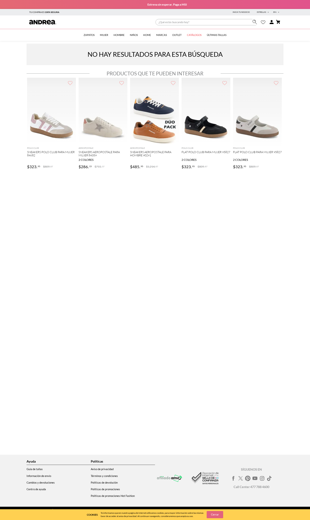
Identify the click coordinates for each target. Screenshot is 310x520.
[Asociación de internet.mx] (204, 478)
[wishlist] (263, 22)
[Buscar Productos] (256, 22)
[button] (51, 141)
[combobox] (207, 22)
